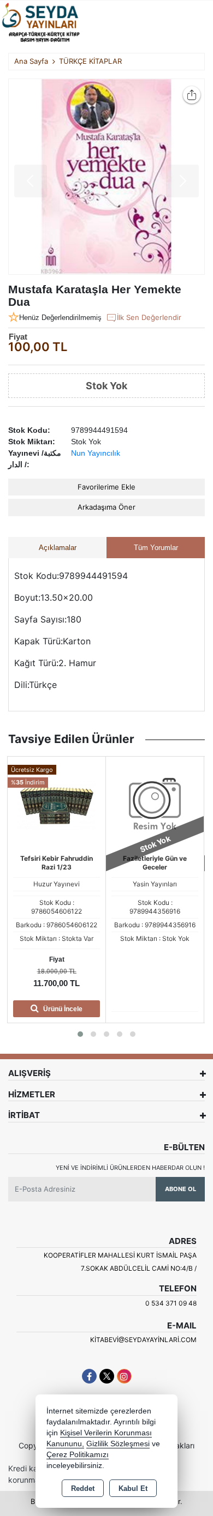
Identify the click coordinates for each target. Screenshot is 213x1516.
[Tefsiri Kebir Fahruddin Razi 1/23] (56, 804)
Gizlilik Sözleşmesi (118, 1444)
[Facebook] (89, 1376)
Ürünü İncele (62, 1009)
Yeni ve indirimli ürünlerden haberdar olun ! (130, 1167)
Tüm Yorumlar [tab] (156, 547)
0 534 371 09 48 (171, 1303)
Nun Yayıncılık (95, 453)
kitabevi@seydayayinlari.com (143, 1340)
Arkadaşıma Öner (106, 507)
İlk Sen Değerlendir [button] (149, 317)
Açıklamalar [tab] (57, 547)
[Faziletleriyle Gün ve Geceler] (154, 804)
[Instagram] (124, 1376)
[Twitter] (106, 1376)
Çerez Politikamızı (77, 1455)
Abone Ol (180, 1189)
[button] (80, 1034)
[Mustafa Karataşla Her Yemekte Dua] (106, 176)
